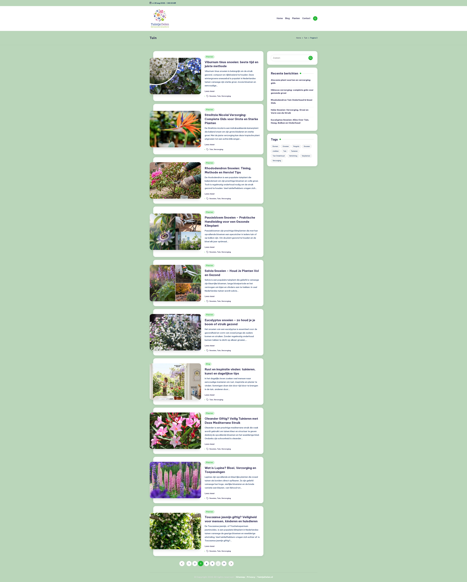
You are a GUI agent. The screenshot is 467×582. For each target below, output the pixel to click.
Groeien (286, 146)
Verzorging (226, 96)
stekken (276, 151)
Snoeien (212, 96)
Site (238, 577)
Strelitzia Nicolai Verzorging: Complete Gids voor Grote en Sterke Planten (231, 119)
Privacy (251, 577)
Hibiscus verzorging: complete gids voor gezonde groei (292, 91)
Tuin (219, 96)
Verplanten (306, 156)
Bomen (275, 146)
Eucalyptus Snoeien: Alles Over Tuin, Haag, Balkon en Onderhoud (290, 121)
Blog (208, 364)
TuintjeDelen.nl (265, 577)
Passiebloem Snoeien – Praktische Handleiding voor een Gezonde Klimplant (230, 221)
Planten (209, 57)
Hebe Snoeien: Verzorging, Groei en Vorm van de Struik (289, 111)
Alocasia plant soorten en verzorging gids (290, 81)
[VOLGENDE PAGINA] (231, 563)
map (242, 577)
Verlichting (293, 156)
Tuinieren (294, 151)
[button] (182, 563)
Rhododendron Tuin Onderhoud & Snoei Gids (291, 101)
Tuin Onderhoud (279, 156)
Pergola (296, 146)
